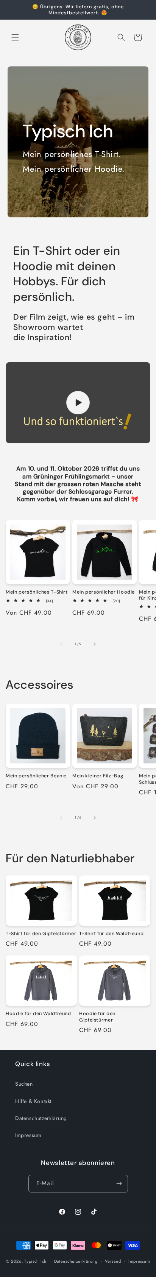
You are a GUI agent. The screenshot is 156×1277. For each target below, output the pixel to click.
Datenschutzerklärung (41, 1118)
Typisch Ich (35, 1261)
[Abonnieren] (119, 1183)
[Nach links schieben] (61, 644)
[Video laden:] (78, 402)
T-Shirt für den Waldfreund (111, 934)
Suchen (24, 1084)
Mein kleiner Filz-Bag (97, 776)
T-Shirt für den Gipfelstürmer (41, 934)
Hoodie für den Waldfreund (38, 1014)
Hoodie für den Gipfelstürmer (97, 1017)
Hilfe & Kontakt (33, 1101)
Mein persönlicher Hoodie (103, 592)
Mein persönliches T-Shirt (37, 592)
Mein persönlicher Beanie (36, 776)
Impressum (28, 1135)
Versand (113, 1261)
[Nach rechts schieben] (94, 644)
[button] (15, 37)
